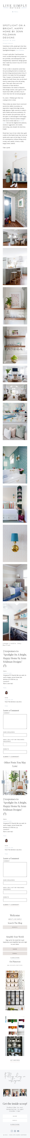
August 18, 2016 (7, 673)
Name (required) (9, 732)
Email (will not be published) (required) (13, 740)
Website (6, 749)
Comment (6, 713)
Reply (4, 687)
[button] (15, 957)
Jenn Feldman (20, 50)
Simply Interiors (8, 43)
